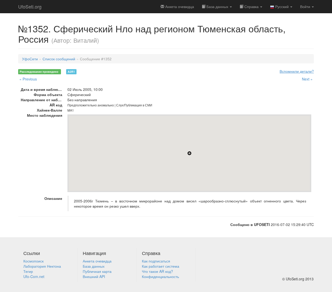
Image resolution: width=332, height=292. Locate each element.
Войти (305, 6)
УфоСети (30, 58)
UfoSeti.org (30, 6)
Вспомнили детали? (297, 71)
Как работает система (160, 266)
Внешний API (94, 276)
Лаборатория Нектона (42, 266)
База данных (217, 6)
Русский (282, 6)
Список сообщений (59, 58)
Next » (307, 79)
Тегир (28, 271)
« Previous (28, 79)
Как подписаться (156, 261)
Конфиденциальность (160, 276)
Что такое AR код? (157, 271)
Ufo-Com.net (33, 276)
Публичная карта (97, 271)
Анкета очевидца (97, 261)
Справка (251, 6)
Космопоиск (33, 261)
